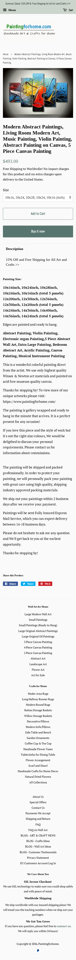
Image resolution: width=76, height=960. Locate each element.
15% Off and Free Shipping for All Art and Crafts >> (36, 262)
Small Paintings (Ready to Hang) (38, 625)
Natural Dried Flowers (38, 776)
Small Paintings (38, 620)
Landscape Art (38, 664)
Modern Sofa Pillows (38, 727)
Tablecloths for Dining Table (38, 754)
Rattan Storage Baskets (38, 710)
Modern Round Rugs (38, 704)
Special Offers (38, 802)
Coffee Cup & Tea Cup (38, 743)
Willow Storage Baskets (38, 716)
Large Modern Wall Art (38, 614)
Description (14, 249)
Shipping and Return (38, 819)
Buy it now (38, 231)
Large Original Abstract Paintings (38, 631)
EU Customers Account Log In (38, 863)
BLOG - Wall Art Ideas (38, 846)
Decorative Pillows (38, 721)
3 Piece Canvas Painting (38, 642)
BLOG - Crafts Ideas (38, 841)
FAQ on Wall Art (38, 830)
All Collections (38, 782)
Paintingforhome (48, 944)
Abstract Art (38, 658)
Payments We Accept (38, 813)
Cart (70, 10)
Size (6, 190)
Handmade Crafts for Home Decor (38, 771)
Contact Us (38, 808)
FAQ (38, 824)
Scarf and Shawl (38, 765)
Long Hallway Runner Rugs (38, 699)
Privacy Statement (38, 857)
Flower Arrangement (38, 760)
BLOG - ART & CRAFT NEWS (38, 835)
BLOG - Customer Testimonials (38, 852)
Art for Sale (38, 675)
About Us (38, 797)
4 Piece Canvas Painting (38, 647)
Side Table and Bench (38, 732)
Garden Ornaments (38, 738)
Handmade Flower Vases (38, 749)
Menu (12, 10)
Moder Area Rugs (38, 693)
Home (5, 54)
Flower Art (38, 669)
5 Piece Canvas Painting (38, 653)
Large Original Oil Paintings (38, 636)
